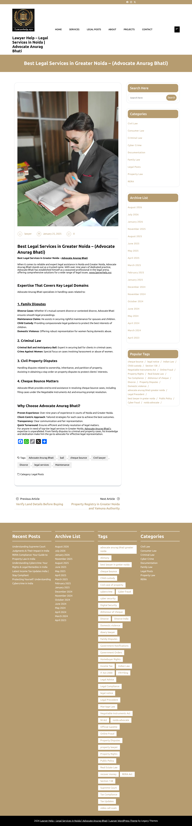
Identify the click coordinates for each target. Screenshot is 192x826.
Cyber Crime (135, 145)
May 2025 (133, 250)
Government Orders (111, 652)
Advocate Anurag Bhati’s (97, 428)
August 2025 (135, 236)
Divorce (24, 465)
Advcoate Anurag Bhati (41, 458)
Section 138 (151, 365)
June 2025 (134, 243)
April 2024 (134, 323)
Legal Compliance (109, 686)
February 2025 (136, 272)
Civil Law (133, 123)
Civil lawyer (99, 458)
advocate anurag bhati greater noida (146, 390)
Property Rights (136, 374)
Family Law (134, 159)
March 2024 (134, 330)
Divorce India (121, 618)
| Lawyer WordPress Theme (123, 821)
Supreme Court (108, 787)
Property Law (135, 174)
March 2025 (134, 265)
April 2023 (134, 337)
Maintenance (62, 465)
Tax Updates (107, 801)
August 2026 (135, 207)
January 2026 (135, 221)
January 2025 (135, 279)
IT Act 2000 (106, 673)
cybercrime (106, 591)
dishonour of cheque (158, 378)
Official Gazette (108, 727)
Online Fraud (166, 369)
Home (58, 29)
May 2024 (133, 316)
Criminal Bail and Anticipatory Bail (37, 347)
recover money (108, 774)
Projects (129, 29)
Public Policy (165, 398)
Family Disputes (108, 639)
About (112, 29)
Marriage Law (107, 706)
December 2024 (137, 287)
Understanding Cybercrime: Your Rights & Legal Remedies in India (30, 565)
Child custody (134, 365)
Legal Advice (107, 679)
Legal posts (94, 29)
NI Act (103, 720)
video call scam (108, 808)
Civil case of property (111, 585)
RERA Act (127, 774)
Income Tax (106, 666)
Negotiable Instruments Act (142, 369)
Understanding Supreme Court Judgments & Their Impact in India (30, 548)
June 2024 (134, 308)
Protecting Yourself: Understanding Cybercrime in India (31, 581)
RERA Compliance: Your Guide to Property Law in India (30, 557)
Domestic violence (137, 386)
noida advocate (151, 402)
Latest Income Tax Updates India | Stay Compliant (30, 573)
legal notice (153, 361)
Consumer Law (136, 130)
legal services (41, 465)
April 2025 (134, 258)
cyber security (108, 598)
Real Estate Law (156, 374)
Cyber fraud (134, 402)
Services (74, 29)
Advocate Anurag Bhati (75, 258)
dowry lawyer (107, 632)
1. (31, 304)
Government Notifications (114, 645)
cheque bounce (78, 458)
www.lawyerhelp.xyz (100, 272)
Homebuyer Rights (110, 659)
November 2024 (137, 294)
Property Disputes (149, 382)
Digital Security (108, 605)
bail (62, 458)
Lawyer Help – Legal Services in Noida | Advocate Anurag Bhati (30, 44)
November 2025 (137, 229)
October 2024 (135, 301)
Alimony (104, 558)
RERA (131, 181)
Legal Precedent (136, 394)
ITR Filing (123, 673)
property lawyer (109, 747)
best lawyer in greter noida (141, 398)
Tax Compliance (136, 378)
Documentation (136, 152)
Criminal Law (135, 138)
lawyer (28, 233)
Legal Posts (38, 474)
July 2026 (133, 214)
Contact (147, 29)
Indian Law (168, 361)
